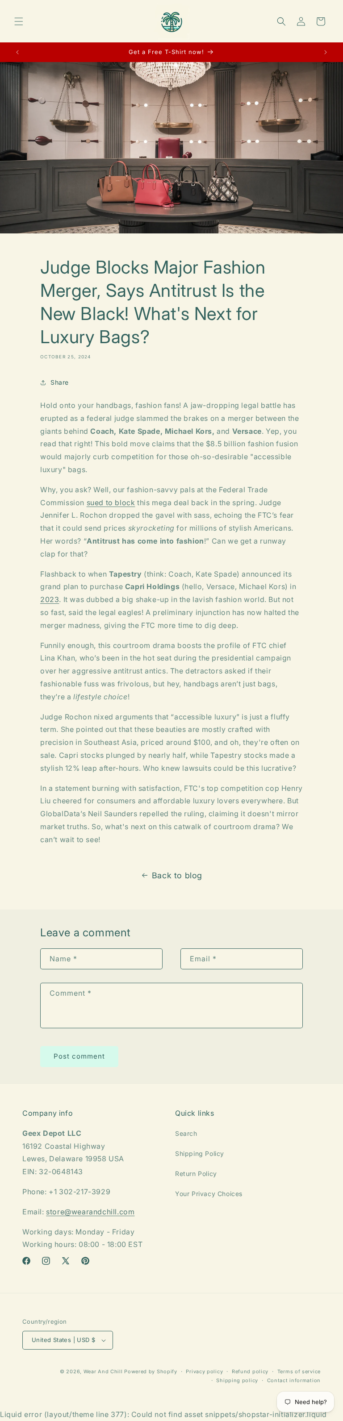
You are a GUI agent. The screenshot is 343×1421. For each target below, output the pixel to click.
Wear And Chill (103, 1371)
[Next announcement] (325, 52)
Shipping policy (237, 1380)
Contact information (294, 1380)
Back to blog (177, 875)
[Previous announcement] (17, 52)
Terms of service (299, 1371)
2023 (49, 599)
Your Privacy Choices (209, 1193)
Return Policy (196, 1173)
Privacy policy (204, 1371)
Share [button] (59, 382)
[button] (19, 21)
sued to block (111, 502)
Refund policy (250, 1371)
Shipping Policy (199, 1153)
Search (186, 1133)
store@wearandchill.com (90, 1211)
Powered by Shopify (150, 1371)
